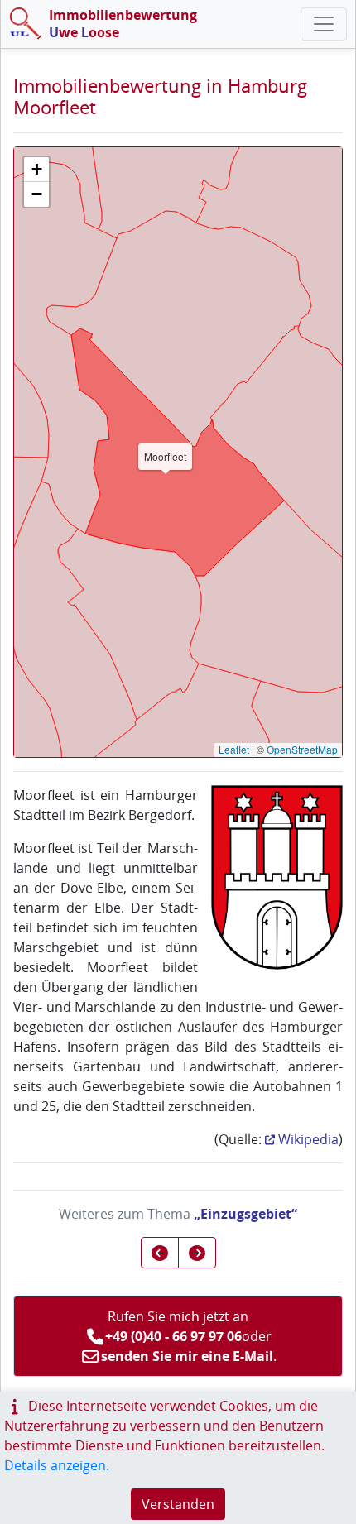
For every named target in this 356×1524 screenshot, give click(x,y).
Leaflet (234, 749)
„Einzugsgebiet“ (245, 1214)
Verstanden (178, 1504)
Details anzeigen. (56, 1465)
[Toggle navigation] (324, 24)
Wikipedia (308, 1139)
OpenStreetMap (302, 749)
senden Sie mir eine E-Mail (187, 1356)
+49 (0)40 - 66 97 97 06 (173, 1336)
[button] (36, 169)
